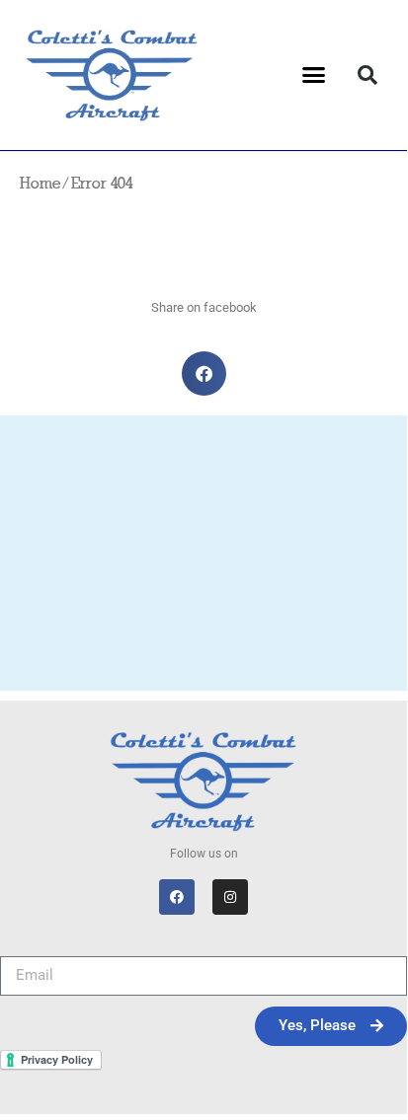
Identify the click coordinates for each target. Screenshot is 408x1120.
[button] (314, 75)
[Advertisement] (203, 558)
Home (40, 184)
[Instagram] (230, 897)
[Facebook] (177, 897)
